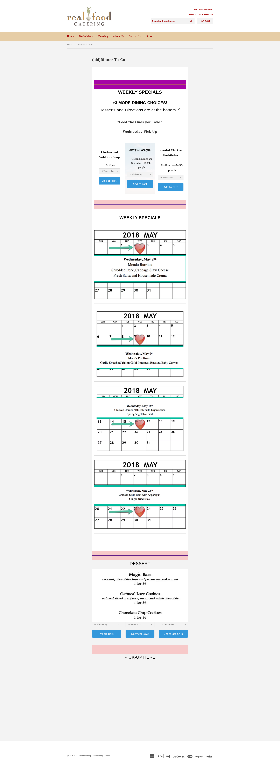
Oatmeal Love (140, 634)
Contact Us (135, 36)
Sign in (191, 14)
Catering (103, 36)
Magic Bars (107, 634)
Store (149, 36)
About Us (118, 36)
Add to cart (109, 181)
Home (70, 36)
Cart (207, 21)
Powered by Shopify (101, 755)
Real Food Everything (82, 755)
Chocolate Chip (173, 634)
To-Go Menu (86, 36)
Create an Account (205, 14)
